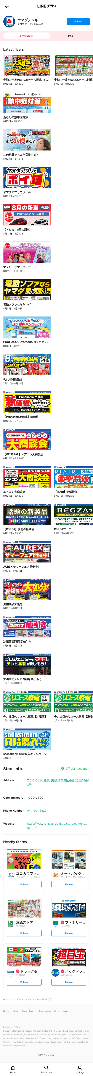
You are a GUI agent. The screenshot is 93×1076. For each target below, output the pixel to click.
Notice (6, 1011)
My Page (79, 1072)
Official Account (76, 768)
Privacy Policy (28, 1011)
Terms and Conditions (49, 1011)
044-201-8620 (36, 810)
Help (15, 1011)
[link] (9, 21)
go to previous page (7, 6)
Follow (78, 22)
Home (13, 1072)
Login (65, 1011)
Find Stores (46, 1072)
